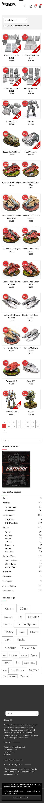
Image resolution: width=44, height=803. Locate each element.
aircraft (8, 617)
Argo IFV (31, 381)
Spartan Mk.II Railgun (11, 249)
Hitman (31, 121)
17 (9, 426)
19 (18, 426)
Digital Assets (8, 515)
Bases (4, 498)
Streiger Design (9, 586)
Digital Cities (9, 520)
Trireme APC (11, 381)
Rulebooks (6, 576)
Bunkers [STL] (11, 121)
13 (28, 422)
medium (10, 648)
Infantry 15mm (10, 564)
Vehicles (8, 548)
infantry (34, 632)
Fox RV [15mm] (31, 152)
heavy (9, 632)
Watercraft (9, 552)
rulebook (24, 655)
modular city (28, 648)
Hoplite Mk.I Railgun (11, 348)
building (33, 617)
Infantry (8, 539)
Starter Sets (9, 545)
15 (37, 422)
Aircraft (8, 532)
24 (37, 426)
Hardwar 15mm (8, 556)
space (34, 655)
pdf (4, 655)
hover (22, 632)
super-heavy (29, 663)
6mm (9, 608)
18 (14, 426)
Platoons (8, 542)
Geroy (30, 412)
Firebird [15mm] (11, 412)
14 (33, 422)
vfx (4, 676)
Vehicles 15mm (10, 567)
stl (17, 662)
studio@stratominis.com (13, 760)
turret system (17, 670)
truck (5, 670)
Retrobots (6, 572)
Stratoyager (7, 581)
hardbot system (26, 624)
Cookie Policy (12, 793)
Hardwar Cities (10, 507)
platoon (13, 655)
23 (33, 426)
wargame (12, 676)
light (7, 639)
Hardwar (6, 527)
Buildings (6, 503)
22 (28, 426)
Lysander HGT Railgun (11, 182)
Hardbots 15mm (11, 561)
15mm (24, 608)
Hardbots (8, 535)
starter (7, 663)
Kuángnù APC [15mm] (12, 152)
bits (20, 617)
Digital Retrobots (11, 523)
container (8, 625)
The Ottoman (10, 511)
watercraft (25, 676)
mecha (20, 639)
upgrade (34, 669)
